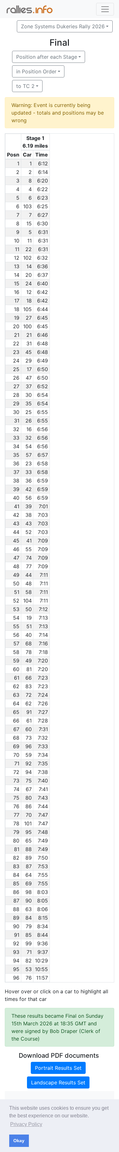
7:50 (43, 858)
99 (28, 943)
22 (28, 249)
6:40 (42, 283)
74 (29, 558)
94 (28, 772)
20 (28, 275)
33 (28, 472)
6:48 (42, 343)
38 (28, 515)
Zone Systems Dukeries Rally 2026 (63, 26)
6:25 (42, 206)
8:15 (43, 918)
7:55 (43, 875)
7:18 (43, 652)
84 (28, 918)
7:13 (43, 618)
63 (28, 909)
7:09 (43, 540)
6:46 (42, 335)
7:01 (43, 506)
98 (28, 892)
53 (28, 969)
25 (28, 412)
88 (28, 849)
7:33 (43, 746)
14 (29, 266)
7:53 (43, 866)
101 (28, 823)
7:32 (43, 738)
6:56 (42, 429)
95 (28, 832)
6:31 (43, 232)
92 (28, 763)
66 (28, 678)
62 (28, 703)
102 (27, 258)
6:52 (42, 386)
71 (29, 952)
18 (29, 300)
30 (28, 395)
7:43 (43, 798)
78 (29, 652)
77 (29, 566)
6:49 (42, 360)
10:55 (41, 969)
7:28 (43, 720)
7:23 (43, 678)
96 (28, 746)
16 (29, 429)
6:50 (42, 369)
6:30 (42, 223)
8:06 (42, 909)
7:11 (44, 575)
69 (28, 883)
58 (28, 592)
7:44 (43, 806)
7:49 (43, 840)
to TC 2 (25, 86)
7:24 (43, 695)
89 (28, 858)
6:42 (42, 292)
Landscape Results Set (58, 1082)
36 (28, 480)
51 (29, 626)
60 (28, 729)
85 (28, 935)
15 (29, 223)
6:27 (42, 215)
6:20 (42, 180)
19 (29, 618)
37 (29, 386)
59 (28, 755)
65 (28, 840)
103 (27, 206)
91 (29, 712)
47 (29, 378)
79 (29, 926)
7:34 (43, 755)
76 (29, 978)
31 (29, 343)
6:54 (42, 395)
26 (28, 420)
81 (29, 669)
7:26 (43, 703)
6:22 (42, 189)
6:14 (43, 172)
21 (29, 335)
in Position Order (36, 71)
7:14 (43, 635)
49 (28, 660)
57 (29, 455)
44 (28, 575)
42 (28, 489)
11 (29, 240)
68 (28, 643)
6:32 (42, 258)
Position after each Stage (46, 57)
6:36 (42, 266)
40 (28, 635)
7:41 (43, 789)
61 (29, 720)
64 (28, 875)
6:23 (42, 198)
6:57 (42, 455)
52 (28, 532)
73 (29, 738)
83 (28, 686)
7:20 (43, 660)
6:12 (43, 163)
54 (28, 446)
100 (27, 326)
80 (28, 798)
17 (29, 369)
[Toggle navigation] (105, 9)
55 (28, 549)
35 (28, 403)
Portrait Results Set (58, 1068)
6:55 (42, 412)
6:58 (42, 463)
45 (28, 352)
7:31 (43, 729)
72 (29, 695)
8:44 (42, 935)
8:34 (42, 926)
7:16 (43, 643)
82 (28, 960)
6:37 (42, 275)
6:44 (42, 309)
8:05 (42, 900)
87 (29, 866)
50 (28, 609)
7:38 (43, 772)
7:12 (43, 609)
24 (28, 283)
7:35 (43, 763)
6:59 (42, 480)
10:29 (41, 960)
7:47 (43, 815)
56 (28, 498)
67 (29, 789)
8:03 (42, 892)
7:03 (43, 515)
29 (28, 360)
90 (28, 900)
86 (28, 806)
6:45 (42, 318)
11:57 (42, 978)
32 (28, 438)
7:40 (43, 780)
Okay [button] (18, 1140)
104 (27, 600)
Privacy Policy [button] (26, 1124)
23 (28, 463)
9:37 (42, 952)
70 (29, 815)
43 (28, 523)
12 (29, 292)
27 (29, 318)
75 (29, 780)
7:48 (43, 832)
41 (29, 540)
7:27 (43, 712)
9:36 (42, 943)
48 (28, 583)
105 (27, 309)
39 (28, 506)
